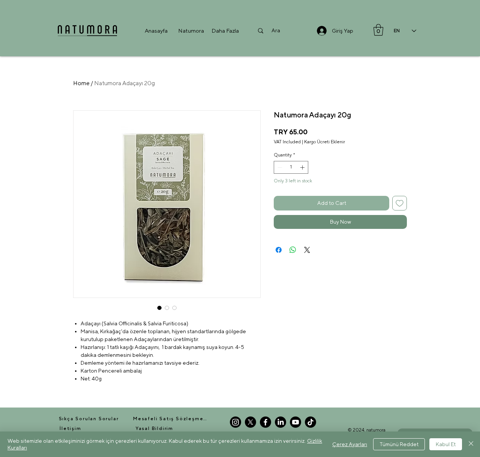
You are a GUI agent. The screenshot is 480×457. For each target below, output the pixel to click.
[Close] (471, 444)
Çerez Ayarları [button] (349, 444)
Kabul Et (446, 444)
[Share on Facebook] (278, 249)
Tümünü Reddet (399, 444)
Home (81, 83)
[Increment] (303, 167)
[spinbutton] (291, 167)
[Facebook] (265, 422)
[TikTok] (310, 422)
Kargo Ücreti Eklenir (324, 141)
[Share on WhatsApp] (292, 249)
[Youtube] (295, 422)
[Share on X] (307, 249)
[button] (191, 30)
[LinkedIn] (280, 422)
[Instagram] (235, 422)
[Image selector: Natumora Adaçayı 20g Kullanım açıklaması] (167, 307)
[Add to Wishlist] (399, 203)
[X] (250, 422)
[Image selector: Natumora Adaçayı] (174, 307)
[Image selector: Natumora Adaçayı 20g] (159, 307)
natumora (376, 430)
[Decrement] (279, 167)
